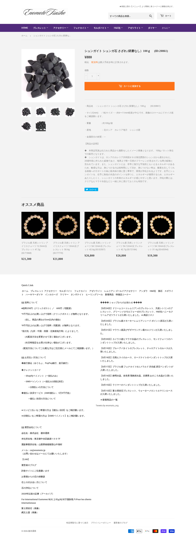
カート (168, 15)
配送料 (94, 62)
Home (24, 27)
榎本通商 (32, 531)
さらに (165, 28)
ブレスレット (39, 27)
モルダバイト (100, 27)
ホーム (24, 35)
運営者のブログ (121, 523)
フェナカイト (80, 27)
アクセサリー (60, 27)
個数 (87, 70)
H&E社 (117, 27)
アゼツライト (134, 27)
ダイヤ (151, 27)
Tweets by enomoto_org (107, 405)
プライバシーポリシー (101, 523)
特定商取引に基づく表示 (77, 523)
